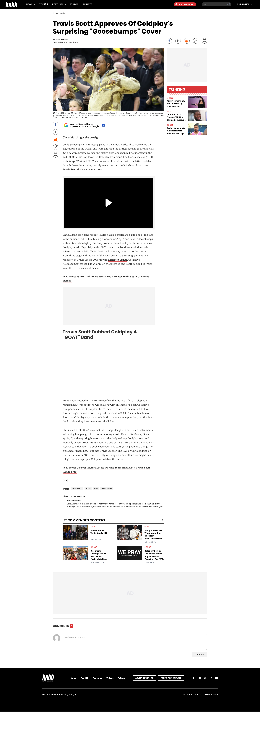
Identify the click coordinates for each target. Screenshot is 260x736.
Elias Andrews (62, 39)
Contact (195, 694)
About (185, 694)
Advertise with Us (144, 678)
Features (58, 4)
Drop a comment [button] (186, 4)
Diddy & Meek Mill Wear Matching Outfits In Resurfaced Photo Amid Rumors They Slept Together (154, 534)
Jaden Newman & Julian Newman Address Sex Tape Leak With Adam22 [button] (176, 131)
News (29, 4)
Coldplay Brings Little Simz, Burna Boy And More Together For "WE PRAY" (153, 555)
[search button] (228, 4)
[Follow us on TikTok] (210, 678)
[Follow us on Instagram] (199, 678)
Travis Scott (70, 169)
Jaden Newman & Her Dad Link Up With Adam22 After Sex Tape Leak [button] (176, 104)
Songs (147, 547)
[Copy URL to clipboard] (195, 41)
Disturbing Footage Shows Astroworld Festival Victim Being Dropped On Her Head (99, 555)
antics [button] (170, 98)
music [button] (169, 111)
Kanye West (75, 161)
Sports (94, 526)
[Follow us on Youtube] (216, 678)
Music (62, 13)
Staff (215, 694)
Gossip (93, 547)
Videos (74, 4)
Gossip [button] (170, 125)
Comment (200, 654)
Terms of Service (50, 694)
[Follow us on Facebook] (193, 678)
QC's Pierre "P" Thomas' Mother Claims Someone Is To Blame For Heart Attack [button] (176, 117)
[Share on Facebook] (169, 41)
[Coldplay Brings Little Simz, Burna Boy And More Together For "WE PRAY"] (129, 553)
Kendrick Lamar (117, 259)
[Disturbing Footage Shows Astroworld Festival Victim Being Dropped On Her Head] (75, 553)
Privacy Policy (67, 694)
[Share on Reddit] (187, 41)
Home (55, 13)
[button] (197, 102)
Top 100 (43, 4)
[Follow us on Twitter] (205, 678)
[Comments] (204, 41)
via (65, 480)
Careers (206, 694)
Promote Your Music (171, 678)
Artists (87, 4)
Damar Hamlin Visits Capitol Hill (98, 531)
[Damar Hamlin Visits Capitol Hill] (75, 532)
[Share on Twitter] (178, 41)
